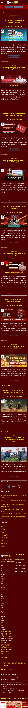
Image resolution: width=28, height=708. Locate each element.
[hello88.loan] (14, 2)
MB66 (12, 700)
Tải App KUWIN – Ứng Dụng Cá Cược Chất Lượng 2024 (14, 21)
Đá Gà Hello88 (4, 665)
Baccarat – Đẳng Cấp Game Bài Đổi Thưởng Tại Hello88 (14, 68)
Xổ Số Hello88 (21, 664)
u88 (2, 640)
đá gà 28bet (4, 698)
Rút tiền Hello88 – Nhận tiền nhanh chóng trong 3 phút (14, 254)
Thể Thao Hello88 (11, 664)
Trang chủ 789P (5, 646)
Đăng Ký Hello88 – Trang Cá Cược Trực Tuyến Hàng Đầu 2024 (14, 114)
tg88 (9, 698)
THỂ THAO (4, 543)
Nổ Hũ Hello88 (6, 662)
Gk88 (13, 561)
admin (20, 15)
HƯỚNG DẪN (14, 18)
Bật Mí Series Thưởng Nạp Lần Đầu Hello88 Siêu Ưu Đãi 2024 (14, 347)
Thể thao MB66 (8, 636)
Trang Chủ (3, 12)
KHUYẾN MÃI (14, 344)
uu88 (10, 561)
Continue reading (14, 56)
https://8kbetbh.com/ (6, 647)
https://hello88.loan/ (12, 677)
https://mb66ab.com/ (6, 700)
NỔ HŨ (2, 540)
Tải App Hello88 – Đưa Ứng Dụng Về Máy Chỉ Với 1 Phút (14, 300)
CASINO (14, 65)
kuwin (12, 698)
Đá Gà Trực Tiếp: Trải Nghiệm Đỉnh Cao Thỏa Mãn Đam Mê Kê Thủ (14, 392)
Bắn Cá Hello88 (15, 662)
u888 (19, 698)
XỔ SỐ (2, 546)
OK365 (6, 633)
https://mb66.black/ (6, 631)
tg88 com (7, 651)
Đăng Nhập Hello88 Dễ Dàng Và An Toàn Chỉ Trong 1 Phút (14, 161)
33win (2, 651)
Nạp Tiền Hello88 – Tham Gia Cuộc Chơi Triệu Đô (14, 207)
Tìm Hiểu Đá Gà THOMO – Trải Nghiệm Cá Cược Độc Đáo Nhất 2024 (14, 439)
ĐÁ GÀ (14, 389)
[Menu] (2, 2)
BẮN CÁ (3, 527)
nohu (16, 698)
